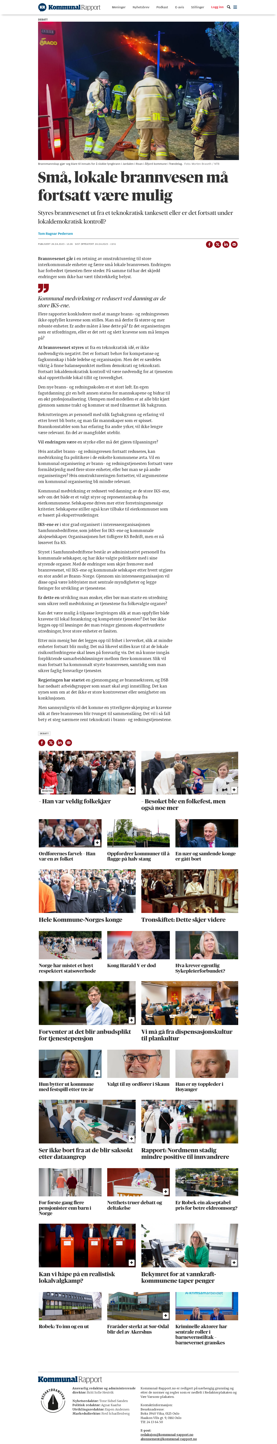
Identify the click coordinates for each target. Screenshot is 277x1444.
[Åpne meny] (235, 7)
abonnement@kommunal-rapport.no (169, 1439)
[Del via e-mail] (234, 243)
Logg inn (217, 7)
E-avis (179, 7)
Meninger (119, 7)
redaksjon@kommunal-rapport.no (167, 1434)
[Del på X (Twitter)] (217, 243)
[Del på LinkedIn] (225, 243)
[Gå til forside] (69, 7)
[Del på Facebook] (209, 243)
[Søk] (229, 7)
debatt (44, 733)
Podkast (162, 7)
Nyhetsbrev (141, 7)
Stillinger (197, 7)
